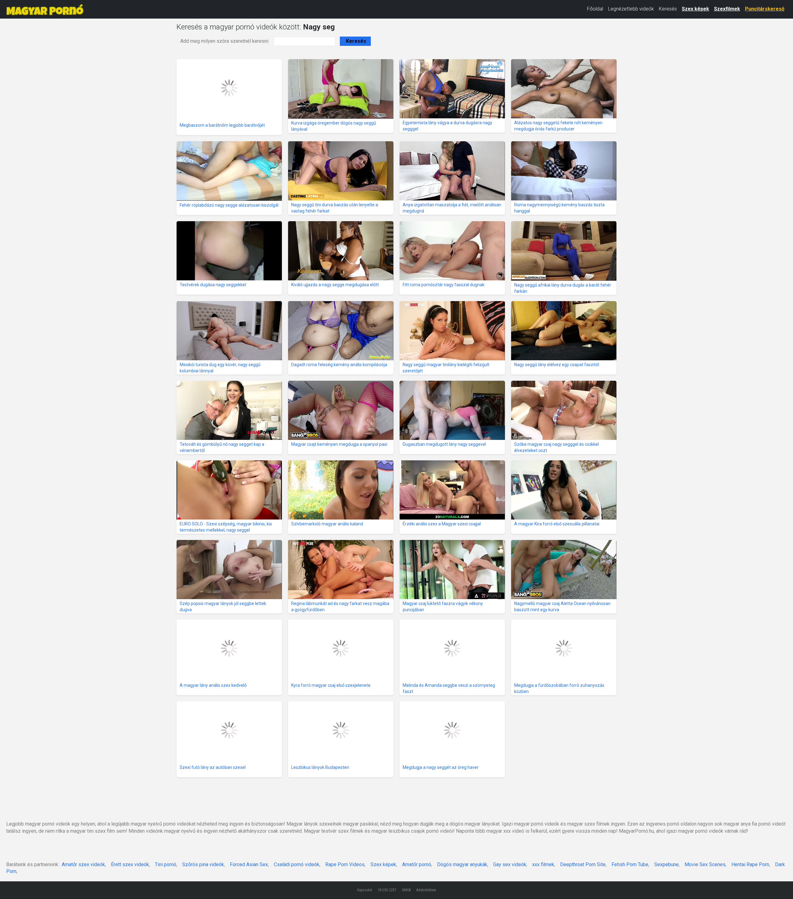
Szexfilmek (727, 9)
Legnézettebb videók (631, 9)
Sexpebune (666, 864)
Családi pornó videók (296, 864)
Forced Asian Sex (249, 864)
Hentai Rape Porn (750, 864)
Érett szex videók (130, 864)
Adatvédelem (426, 890)
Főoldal (595, 9)
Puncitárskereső (764, 9)
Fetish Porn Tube (629, 864)
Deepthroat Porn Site (583, 864)
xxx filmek (543, 864)
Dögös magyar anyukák (462, 864)
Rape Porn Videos (345, 864)
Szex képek (695, 9)
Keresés (668, 9)
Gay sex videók (509, 864)
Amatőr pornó (416, 864)
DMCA (406, 890)
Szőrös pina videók (203, 864)
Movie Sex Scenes (705, 864)
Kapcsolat (364, 890)
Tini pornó (165, 864)
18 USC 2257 (387, 890)
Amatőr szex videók (83, 864)
